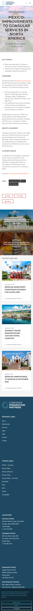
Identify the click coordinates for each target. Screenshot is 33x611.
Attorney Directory (7, 471)
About (4, 421)
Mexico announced (23, 81)
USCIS (4, 491)
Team (3, 434)
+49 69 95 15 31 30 (7, 577)
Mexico (23, 181)
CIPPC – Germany (7, 465)
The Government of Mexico (19, 174)
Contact (4, 440)
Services (4, 427)
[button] (30, 3)
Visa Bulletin (5, 494)
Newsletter (5, 481)
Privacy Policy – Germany (10, 478)
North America (16, 12)
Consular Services (14, 181)
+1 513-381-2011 (7, 543)
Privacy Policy (6, 475)
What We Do (6, 424)
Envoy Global (6, 468)
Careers (4, 437)
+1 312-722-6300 (7, 529)
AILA (3, 485)
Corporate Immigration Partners (16, 44)
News (4, 431)
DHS (3, 488)
